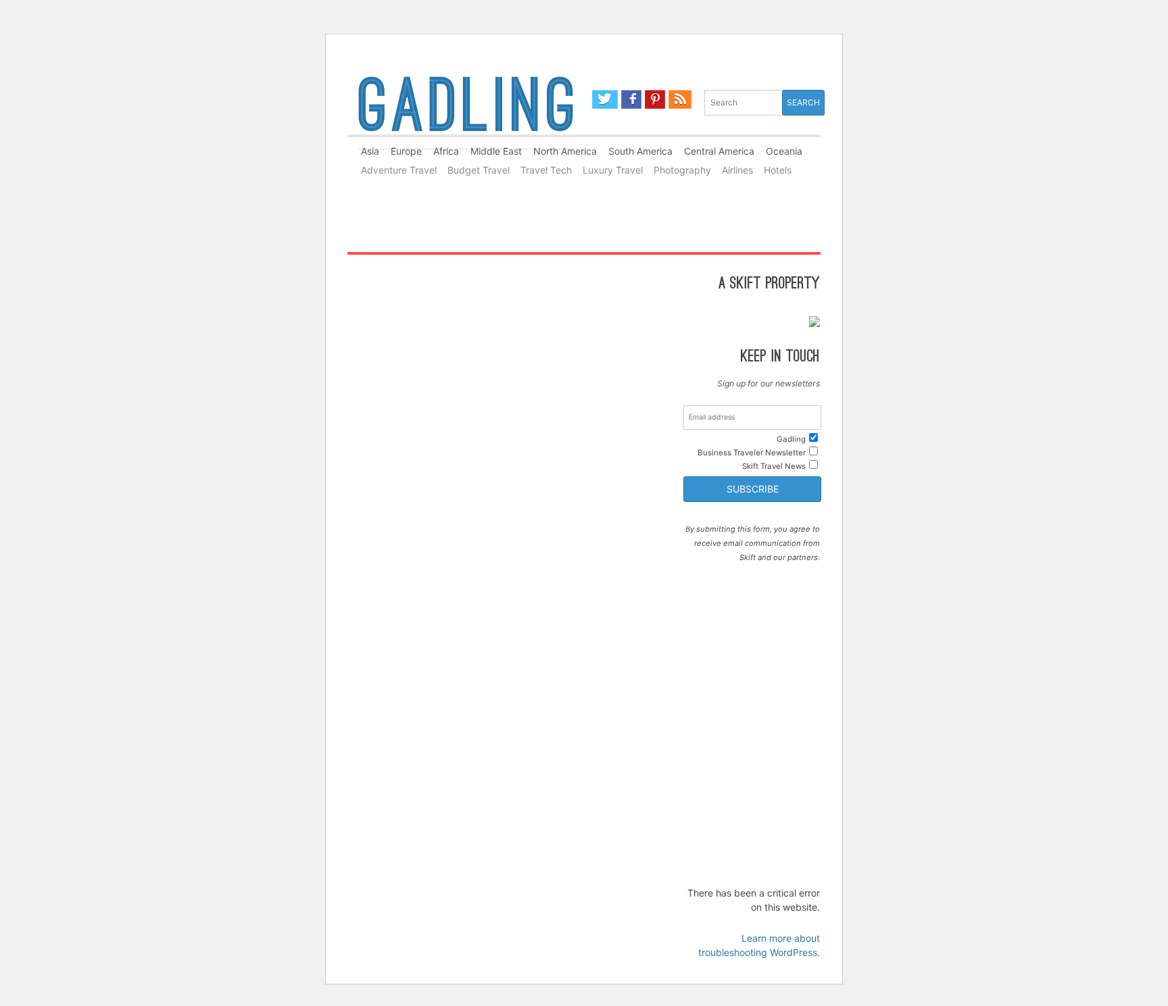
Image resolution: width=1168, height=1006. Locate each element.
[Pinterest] (655, 99)
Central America (719, 151)
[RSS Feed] (679, 99)
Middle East (496, 151)
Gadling (465, 110)
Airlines (737, 170)
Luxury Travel (613, 170)
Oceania (784, 151)
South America (640, 151)
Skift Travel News (774, 466)
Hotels (778, 170)
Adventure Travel (399, 170)
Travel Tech (546, 170)
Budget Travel (478, 170)
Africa (446, 151)
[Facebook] (631, 99)
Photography (682, 170)
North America (565, 151)
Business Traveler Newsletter (752, 452)
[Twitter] (605, 99)
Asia (370, 151)
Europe (406, 151)
